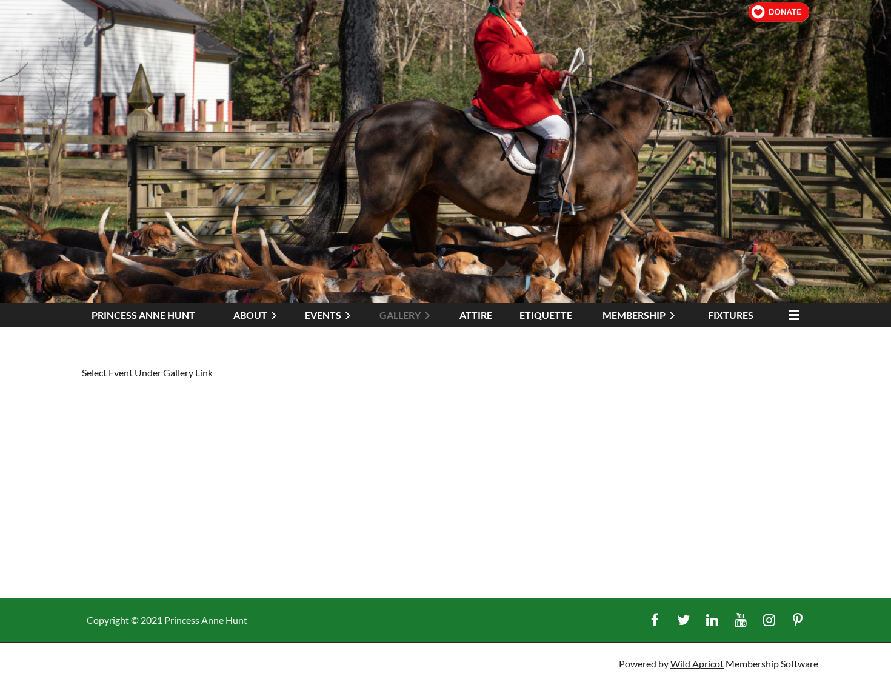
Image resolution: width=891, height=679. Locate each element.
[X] (683, 620)
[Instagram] (769, 620)
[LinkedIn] (712, 620)
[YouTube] (740, 620)
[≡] (791, 315)
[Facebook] (655, 620)
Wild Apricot (697, 663)
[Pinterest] (797, 620)
